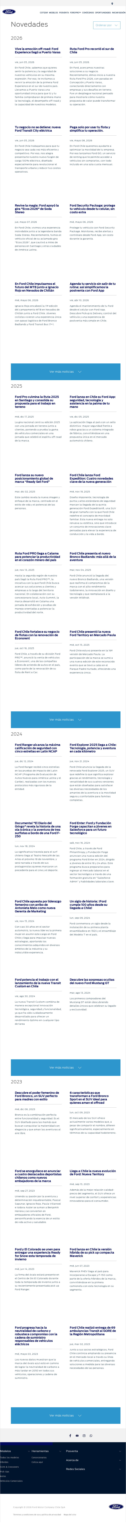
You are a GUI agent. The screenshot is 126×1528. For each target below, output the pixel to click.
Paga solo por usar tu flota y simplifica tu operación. (90, 129)
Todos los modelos (9, 1458)
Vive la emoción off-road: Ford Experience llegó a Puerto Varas (37, 50)
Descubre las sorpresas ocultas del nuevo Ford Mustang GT (92, 981)
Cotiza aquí (37, 1462)
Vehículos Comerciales (11, 1481)
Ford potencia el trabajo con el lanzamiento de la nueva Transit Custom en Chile (38, 983)
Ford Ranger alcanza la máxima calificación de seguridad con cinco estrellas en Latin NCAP (37, 748)
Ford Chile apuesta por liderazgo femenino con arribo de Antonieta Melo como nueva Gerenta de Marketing (38, 906)
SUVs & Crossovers (9, 1467)
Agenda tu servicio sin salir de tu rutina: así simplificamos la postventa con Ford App (93, 287)
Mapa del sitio (70, 1515)
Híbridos (4, 1462)
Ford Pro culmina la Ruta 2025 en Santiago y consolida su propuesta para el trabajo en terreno (37, 401)
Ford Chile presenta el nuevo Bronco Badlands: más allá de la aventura (93, 557)
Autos (3, 1476)
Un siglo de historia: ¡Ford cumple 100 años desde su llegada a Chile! (88, 905)
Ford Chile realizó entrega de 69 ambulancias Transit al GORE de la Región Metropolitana (93, 1331)
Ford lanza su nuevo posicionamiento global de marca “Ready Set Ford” (34, 478)
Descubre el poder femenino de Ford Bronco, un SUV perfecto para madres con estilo (37, 1096)
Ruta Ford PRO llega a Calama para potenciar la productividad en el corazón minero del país (37, 557)
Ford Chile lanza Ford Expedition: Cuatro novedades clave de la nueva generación (91, 478)
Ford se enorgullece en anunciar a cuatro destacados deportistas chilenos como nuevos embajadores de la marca (38, 1176)
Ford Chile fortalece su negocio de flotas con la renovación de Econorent (37, 635)
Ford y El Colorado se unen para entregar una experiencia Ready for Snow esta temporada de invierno (37, 1254)
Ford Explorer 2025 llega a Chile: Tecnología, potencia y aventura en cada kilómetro (93, 748)
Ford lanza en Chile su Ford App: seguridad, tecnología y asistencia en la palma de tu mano (93, 401)
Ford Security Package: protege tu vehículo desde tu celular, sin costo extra (92, 209)
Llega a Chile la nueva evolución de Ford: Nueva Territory (93, 1172)
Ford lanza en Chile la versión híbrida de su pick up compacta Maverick (92, 1253)
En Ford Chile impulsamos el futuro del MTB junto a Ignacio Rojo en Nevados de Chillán (37, 287)
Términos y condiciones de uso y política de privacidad (37, 1515)
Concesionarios (39, 1458)
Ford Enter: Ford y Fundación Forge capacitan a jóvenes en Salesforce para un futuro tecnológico (91, 828)
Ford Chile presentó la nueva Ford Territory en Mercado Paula (93, 633)
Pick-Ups (4, 1472)
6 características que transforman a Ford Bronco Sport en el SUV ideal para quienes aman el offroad (89, 1097)
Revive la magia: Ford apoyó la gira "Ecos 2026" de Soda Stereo (37, 209)
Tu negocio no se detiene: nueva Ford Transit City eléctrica (38, 129)
